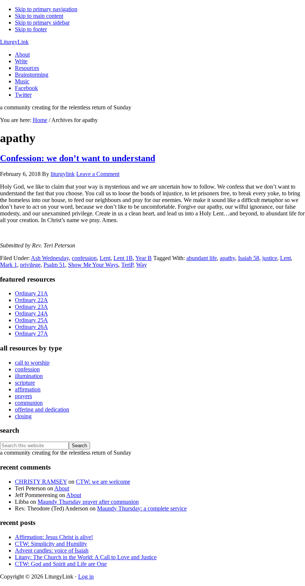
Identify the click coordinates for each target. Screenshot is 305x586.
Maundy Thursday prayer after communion (88, 502)
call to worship (32, 362)
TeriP (127, 265)
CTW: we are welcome (103, 481)
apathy (227, 258)
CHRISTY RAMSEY (41, 481)
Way (141, 265)
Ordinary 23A (31, 307)
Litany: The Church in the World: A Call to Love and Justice (86, 557)
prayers (23, 396)
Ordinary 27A (31, 333)
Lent (105, 258)
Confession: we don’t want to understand (77, 158)
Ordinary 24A (31, 313)
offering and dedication (42, 409)
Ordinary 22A (31, 300)
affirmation (28, 389)
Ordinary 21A (31, 293)
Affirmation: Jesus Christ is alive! (54, 537)
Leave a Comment (97, 174)
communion (29, 403)
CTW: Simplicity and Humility (51, 544)
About (61, 488)
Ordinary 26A (31, 327)
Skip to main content (39, 16)
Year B (143, 258)
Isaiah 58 (248, 258)
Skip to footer (31, 29)
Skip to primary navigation (46, 9)
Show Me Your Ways (93, 265)
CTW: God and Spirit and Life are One (61, 564)
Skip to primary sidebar (42, 22)
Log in (86, 576)
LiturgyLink (14, 42)
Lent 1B (123, 258)
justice (269, 258)
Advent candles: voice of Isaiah (52, 550)
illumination (29, 376)
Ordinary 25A (31, 320)
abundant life (201, 258)
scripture (25, 383)
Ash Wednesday (50, 258)
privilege (30, 265)
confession (84, 258)
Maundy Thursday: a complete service (142, 508)
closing (23, 416)
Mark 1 (8, 265)
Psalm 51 (54, 265)
